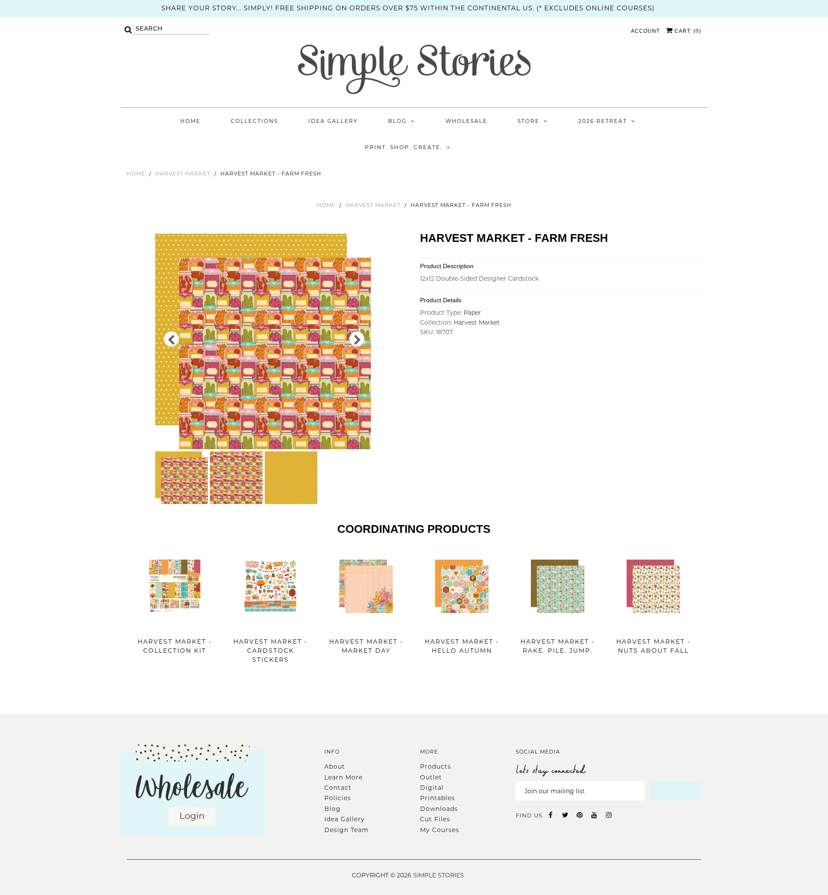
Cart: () (687, 31)
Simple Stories (438, 875)
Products (435, 766)
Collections (254, 121)
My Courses (439, 830)
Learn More (343, 777)
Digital (432, 788)
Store (528, 121)
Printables (437, 798)
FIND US (529, 815)
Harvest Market (182, 173)
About (334, 766)
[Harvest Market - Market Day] (366, 626)
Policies (337, 798)
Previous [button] (171, 339)
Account (645, 31)
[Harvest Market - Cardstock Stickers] (270, 626)
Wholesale (466, 121)
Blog (397, 121)
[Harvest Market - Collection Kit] (174, 626)
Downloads (439, 809)
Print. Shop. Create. (403, 147)
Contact (337, 788)
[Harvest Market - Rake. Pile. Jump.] (557, 626)
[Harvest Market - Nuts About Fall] (653, 626)
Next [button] (356, 339)
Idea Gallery (333, 121)
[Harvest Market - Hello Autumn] (462, 626)
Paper (472, 312)
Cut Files (435, 819)
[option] (264, 341)
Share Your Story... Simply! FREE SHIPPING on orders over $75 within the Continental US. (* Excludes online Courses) (408, 8)
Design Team (346, 830)
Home (190, 121)
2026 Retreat (602, 121)
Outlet (431, 777)
